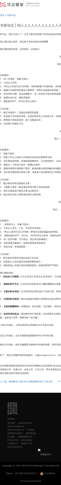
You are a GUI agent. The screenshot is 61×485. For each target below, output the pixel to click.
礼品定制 (11, 436)
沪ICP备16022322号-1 (26, 473)
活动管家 (11, 423)
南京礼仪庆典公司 (14, 447)
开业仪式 (12, 408)
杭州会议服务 (26, 440)
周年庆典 (12, 406)
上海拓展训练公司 (24, 436)
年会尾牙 (12, 411)
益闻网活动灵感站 (14, 433)
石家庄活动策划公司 (15, 426)
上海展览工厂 (13, 443)
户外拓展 (30, 430)
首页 (2, 15)
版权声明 (12, 413)
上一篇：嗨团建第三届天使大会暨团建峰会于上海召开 (26, 381)
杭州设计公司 (13, 440)
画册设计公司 (26, 443)
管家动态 (11, 15)
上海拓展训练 (30, 433)
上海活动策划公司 (24, 423)
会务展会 (12, 403)
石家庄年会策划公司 (15, 430)
